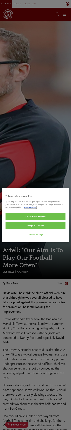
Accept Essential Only (35, 217)
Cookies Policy (30, 207)
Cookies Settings (35, 234)
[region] (35, 215)
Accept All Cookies (35, 225)
